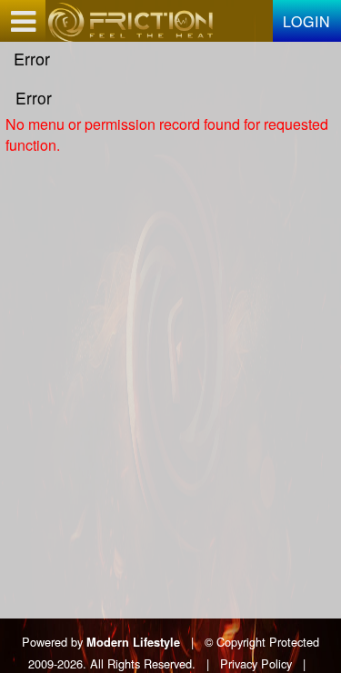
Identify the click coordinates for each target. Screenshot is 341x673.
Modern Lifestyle (133, 642)
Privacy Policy (256, 663)
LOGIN (307, 21)
